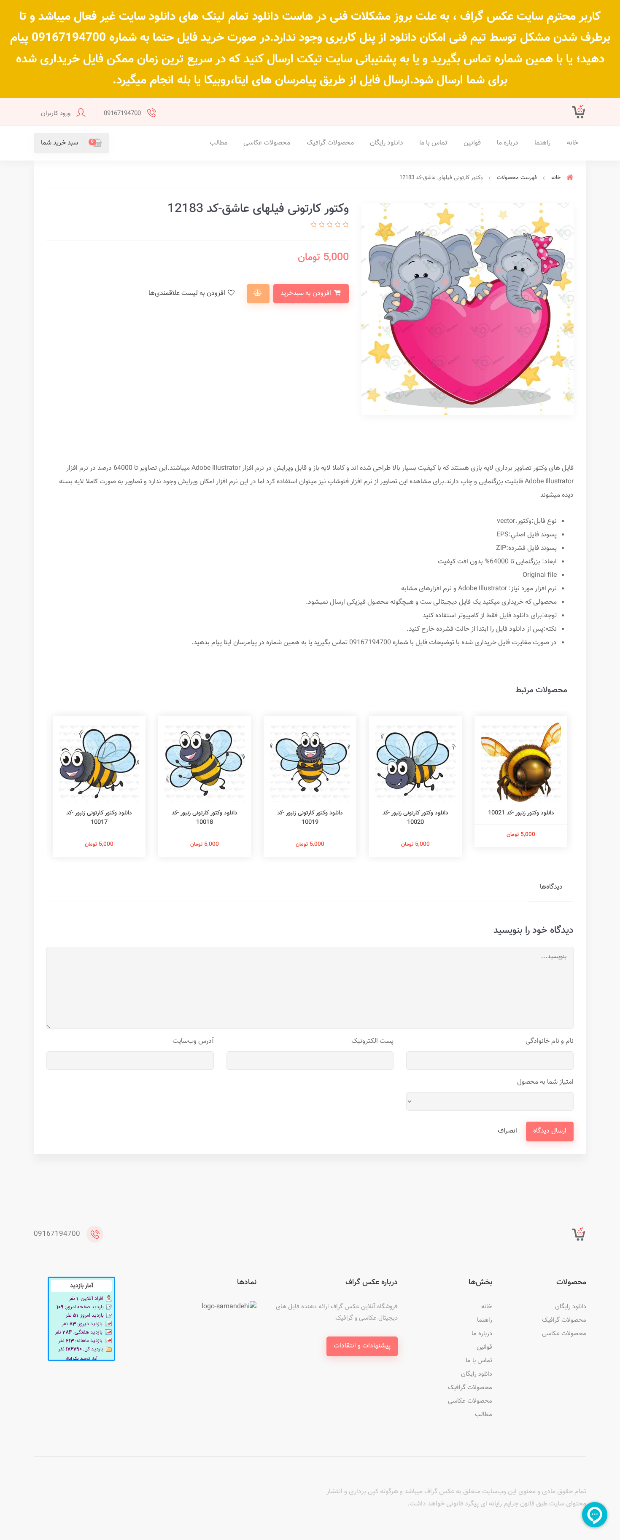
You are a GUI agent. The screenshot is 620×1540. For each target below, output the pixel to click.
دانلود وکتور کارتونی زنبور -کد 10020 (415, 818)
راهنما (542, 143)
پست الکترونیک (372, 1041)
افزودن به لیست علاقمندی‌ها (187, 293)
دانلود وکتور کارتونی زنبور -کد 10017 (99, 818)
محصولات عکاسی (266, 143)
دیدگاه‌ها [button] (551, 887)
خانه (572, 143)
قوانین (472, 143)
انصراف (507, 1131)
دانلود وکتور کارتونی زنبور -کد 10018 (204, 818)
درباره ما (507, 143)
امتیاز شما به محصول (545, 1082)
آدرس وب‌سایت (193, 1041)
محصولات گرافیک (330, 143)
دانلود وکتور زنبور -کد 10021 (521, 813)
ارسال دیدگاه (549, 1131)
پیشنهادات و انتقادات (362, 1346)
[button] (71, 143)
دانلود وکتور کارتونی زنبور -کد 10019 (310, 818)
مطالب (218, 143)
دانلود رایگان (386, 143)
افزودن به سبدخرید (306, 293)
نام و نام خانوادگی (550, 1041)
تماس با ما (433, 143)
